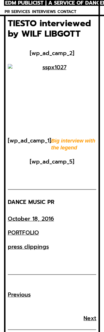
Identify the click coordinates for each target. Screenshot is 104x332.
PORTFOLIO (23, 232)
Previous (19, 294)
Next (89, 318)
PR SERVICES (17, 12)
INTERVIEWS (44, 12)
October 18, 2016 (31, 219)
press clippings (28, 247)
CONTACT (66, 12)
